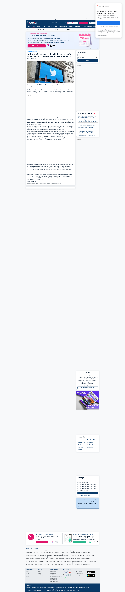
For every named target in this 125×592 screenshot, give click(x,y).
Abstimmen (88, 493)
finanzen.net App (79, 571)
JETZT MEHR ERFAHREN (79, 542)
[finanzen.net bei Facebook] (66, 572)
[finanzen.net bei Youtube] (69, 572)
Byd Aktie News (30, 558)
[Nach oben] (96, 590)
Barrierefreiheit (54, 581)
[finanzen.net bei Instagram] (64, 572)
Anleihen (70, 26)
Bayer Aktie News (39, 554)
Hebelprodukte (63, 26)
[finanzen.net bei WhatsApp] (65, 578)
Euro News (35, 552)
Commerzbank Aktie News (76, 555)
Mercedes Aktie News (64, 558)
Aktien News (36, 551)
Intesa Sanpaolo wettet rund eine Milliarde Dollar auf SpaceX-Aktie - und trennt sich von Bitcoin (87, 132)
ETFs (48, 26)
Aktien (28, 26)
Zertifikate (54, 26)
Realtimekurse (81, 442)
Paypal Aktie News (52, 557)
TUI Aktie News (73, 554)
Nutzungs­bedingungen (56, 576)
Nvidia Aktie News (64, 552)
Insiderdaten (81, 447)
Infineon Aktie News (42, 557)
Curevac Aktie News (72, 561)
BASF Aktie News (30, 554)
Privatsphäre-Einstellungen (53, 579)
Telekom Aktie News (88, 563)
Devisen (89, 26)
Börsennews (29, 551)
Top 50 (79, 444)
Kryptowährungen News (45, 552)
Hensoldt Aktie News (31, 557)
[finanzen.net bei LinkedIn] (66, 575)
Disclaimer (53, 575)
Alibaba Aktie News (77, 563)
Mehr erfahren (36, 45)
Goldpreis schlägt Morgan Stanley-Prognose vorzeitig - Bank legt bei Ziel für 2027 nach (87, 120)
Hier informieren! (81, 507)
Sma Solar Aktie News (53, 563)
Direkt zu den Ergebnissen (84, 495)
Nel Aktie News (30, 563)
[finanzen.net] (32, 22)
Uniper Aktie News (39, 560)
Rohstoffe (77, 26)
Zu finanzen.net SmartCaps (88, 387)
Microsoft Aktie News (31, 555)
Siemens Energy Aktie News (62, 554)
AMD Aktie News (30, 560)
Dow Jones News (75, 551)
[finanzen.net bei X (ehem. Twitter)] (64, 575)
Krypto (84, 26)
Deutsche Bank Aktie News (52, 555)
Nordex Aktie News (75, 558)
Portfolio (80, 449)
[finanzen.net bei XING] (69, 575)
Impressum (53, 571)
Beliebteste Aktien (91, 439)
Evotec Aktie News (49, 560)
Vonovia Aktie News (86, 558)
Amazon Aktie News (49, 554)
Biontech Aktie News (40, 558)
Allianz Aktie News (82, 554)
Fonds (44, 26)
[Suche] (65, 23)
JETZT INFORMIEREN (42, 542)
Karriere (28, 573)
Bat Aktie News (29, 564)
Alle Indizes (90, 442)
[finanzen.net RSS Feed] (68, 578)
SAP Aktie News (41, 555)
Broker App (77, 575)
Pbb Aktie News (76, 564)
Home (28, 29)
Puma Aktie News (82, 561)
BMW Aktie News (39, 564)
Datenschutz (53, 573)
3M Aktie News (29, 566)
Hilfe (39, 571)
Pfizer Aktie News (85, 560)
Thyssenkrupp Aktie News (52, 558)
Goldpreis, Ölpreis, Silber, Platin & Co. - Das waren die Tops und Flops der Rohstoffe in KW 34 (87, 116)
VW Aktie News (38, 566)
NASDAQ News (83, 551)
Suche (87, 60)
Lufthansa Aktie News (81, 557)
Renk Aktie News (71, 557)
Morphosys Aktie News (60, 560)
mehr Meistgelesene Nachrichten (85, 135)
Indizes (39, 26)
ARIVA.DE (61, 590)
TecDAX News (66, 551)
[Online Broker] (32, 23)
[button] (72, 23)
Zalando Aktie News (48, 564)
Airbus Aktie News (92, 557)
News (33, 26)
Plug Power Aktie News (88, 555)
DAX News (52, 551)
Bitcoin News (55, 552)
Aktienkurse (80, 439)
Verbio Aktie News (85, 564)
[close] (118, 6)
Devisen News (91, 551)
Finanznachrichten (44, 551)
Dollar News (29, 552)
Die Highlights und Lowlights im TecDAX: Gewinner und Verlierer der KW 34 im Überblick (86, 128)
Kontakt (28, 571)
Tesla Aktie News (86, 552)
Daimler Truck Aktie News (41, 563)
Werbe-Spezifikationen (43, 575)
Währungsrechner (79, 573)
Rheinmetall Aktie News (75, 552)
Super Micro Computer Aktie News (62, 564)
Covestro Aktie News (50, 561)
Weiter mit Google (108, 23)
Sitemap (28, 576)
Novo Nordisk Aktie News (73, 560)
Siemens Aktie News (61, 561)
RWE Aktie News (62, 557)
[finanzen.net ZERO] (51, 45)
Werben (40, 573)
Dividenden (90, 447)
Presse (27, 575)
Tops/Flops (90, 444)
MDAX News (59, 551)
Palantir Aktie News (40, 561)
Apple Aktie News (64, 555)
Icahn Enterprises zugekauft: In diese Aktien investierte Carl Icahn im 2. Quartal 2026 (87, 124)
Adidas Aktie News (92, 561)
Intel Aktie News (30, 561)
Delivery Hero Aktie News (66, 563)
